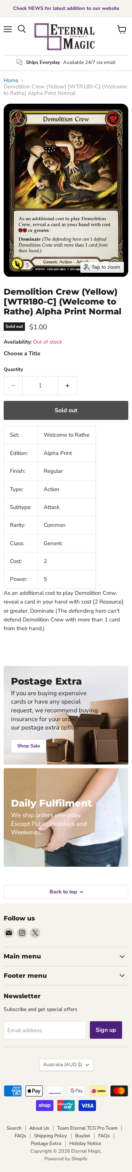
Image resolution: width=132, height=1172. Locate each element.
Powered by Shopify (66, 1159)
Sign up (106, 1030)
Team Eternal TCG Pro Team (87, 1128)
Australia (62, 1064)
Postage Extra (46, 1143)
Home (11, 80)
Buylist (82, 1136)
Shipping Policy (50, 1136)
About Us (39, 1128)
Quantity (13, 369)
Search (14, 1128)
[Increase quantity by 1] (67, 385)
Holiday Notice (85, 1143)
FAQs (20, 1136)
